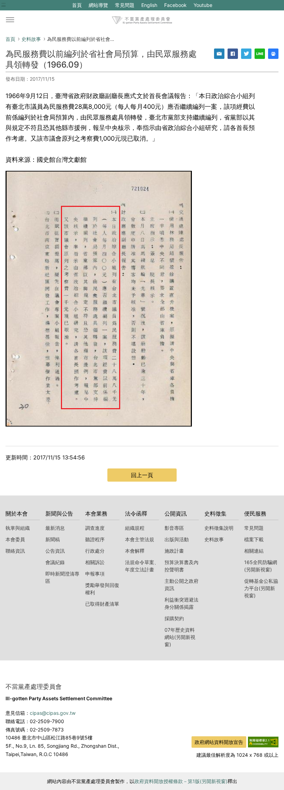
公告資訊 (55, 551)
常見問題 (124, 5)
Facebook (175, 6)
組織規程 (134, 528)
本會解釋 (134, 551)
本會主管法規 (139, 539)
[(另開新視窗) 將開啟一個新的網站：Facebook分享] (233, 54)
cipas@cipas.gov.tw (53, 713)
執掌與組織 (18, 528)
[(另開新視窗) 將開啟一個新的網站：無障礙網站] (263, 741)
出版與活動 (177, 539)
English (149, 5)
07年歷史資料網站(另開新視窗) (180, 637)
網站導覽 (98, 5)
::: (3, 3)
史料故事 (31, 39)
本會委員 (15, 539)
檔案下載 (254, 539)
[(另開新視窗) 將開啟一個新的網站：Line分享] (260, 54)
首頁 (77, 5)
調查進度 (95, 528)
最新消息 (55, 528)
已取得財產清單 (102, 604)
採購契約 (174, 618)
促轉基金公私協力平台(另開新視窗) (261, 588)
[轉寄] (219, 54)
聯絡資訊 (15, 551)
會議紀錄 (55, 562)
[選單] (10, 20)
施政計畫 (174, 551)
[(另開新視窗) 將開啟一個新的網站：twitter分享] (246, 54)
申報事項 (95, 574)
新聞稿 (52, 539)
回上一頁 (142, 475)
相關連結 (254, 551)
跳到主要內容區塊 (23, 3)
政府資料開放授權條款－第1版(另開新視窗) (181, 781)
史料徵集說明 (218, 528)
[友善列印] (273, 54)
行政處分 (95, 551)
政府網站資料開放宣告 (219, 742)
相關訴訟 (95, 562)
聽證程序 (95, 539)
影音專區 (174, 528)
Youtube (202, 6)
